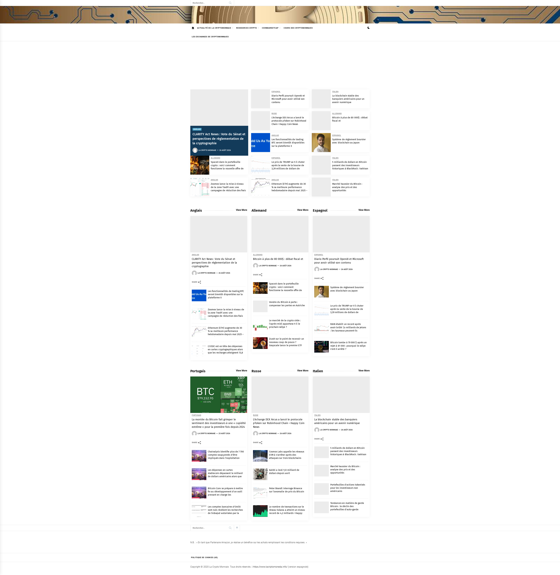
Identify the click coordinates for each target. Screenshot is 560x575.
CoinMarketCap (270, 28)
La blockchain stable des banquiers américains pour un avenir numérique (348, 99)
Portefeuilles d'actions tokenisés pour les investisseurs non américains (347, 488)
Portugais (196, 415)
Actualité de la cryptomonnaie (214, 28)
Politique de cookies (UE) (204, 557)
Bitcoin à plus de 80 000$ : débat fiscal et (278, 259)
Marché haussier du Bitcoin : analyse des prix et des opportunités (347, 187)
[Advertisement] (280, 63)
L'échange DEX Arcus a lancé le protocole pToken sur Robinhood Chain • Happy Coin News (289, 120)
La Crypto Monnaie (207, 150)
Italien (335, 92)
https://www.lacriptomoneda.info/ (270, 566)
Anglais (197, 129)
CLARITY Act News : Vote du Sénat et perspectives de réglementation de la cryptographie (218, 138)
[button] (369, 28)
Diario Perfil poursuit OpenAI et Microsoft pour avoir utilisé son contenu (288, 99)
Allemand (337, 114)
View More (241, 210)
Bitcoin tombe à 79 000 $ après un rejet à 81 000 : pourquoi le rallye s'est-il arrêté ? (348, 345)
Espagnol (276, 92)
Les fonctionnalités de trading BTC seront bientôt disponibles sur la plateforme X (288, 142)
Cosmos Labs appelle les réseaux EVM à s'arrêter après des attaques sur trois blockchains (286, 455)
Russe (274, 114)
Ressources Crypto (246, 28)
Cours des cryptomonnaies (298, 28)
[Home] (193, 28)
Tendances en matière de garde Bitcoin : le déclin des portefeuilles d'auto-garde (347, 506)
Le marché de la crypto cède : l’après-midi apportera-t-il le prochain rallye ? (285, 323)
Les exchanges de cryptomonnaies (210, 37)
